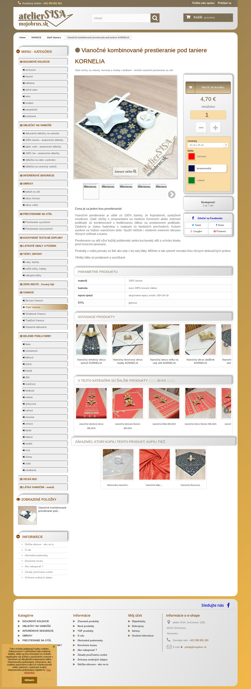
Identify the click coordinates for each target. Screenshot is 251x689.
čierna (28, 457)
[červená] (191, 156)
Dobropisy (138, 626)
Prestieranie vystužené (37, 222)
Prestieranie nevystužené (39, 228)
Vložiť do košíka (213, 87)
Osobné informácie (143, 635)
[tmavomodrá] (191, 168)
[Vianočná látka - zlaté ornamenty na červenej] (154, 464)
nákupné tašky (33, 275)
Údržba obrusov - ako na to (39, 544)
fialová (29, 437)
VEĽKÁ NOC (29, 479)
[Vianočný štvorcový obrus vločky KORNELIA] (191, 464)
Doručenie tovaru (33, 561)
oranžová (30, 384)
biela (28, 344)
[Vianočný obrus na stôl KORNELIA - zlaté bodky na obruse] (200, 339)
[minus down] (201, 127)
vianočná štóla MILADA (164, 424)
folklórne (30, 83)
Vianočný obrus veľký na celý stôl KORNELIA (164, 361)
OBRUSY (27, 183)
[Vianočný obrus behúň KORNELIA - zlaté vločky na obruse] (91, 339)
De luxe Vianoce (34, 300)
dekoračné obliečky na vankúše (42, 133)
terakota (29, 390)
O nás (27, 550)
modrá (28, 443)
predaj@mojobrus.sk (196, 647)
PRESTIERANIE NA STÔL (37, 214)
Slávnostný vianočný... (118, 485)
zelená (29, 397)
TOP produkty (85, 631)
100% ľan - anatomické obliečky (42, 153)
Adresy (136, 631)
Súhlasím (29, 680)
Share (220, 225)
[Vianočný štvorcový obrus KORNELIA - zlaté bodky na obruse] (127, 339)
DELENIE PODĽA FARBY (36, 336)
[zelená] (191, 180)
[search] (154, 17)
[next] (226, 344)
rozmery (193, 141)
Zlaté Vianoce (32, 307)
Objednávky (138, 621)
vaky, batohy (32, 262)
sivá (27, 450)
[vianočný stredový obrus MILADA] (91, 403)
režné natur (31, 89)
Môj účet (135, 615)
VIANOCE (28, 292)
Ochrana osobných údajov (38, 577)
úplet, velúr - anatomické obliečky (43, 146)
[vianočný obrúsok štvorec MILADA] (127, 403)
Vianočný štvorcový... (190, 485)
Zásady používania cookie (38, 572)
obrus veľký (31, 205)
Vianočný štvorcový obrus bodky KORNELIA (128, 361)
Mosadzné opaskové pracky (95, 594)
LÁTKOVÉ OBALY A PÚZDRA (39, 246)
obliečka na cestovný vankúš (41, 166)
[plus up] (215, 127)
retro (27, 96)
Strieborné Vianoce (35, 313)
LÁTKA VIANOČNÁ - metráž (38, 487)
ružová (29, 410)
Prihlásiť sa (224, 3)
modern (29, 103)
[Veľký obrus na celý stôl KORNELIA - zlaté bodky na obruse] (164, 339)
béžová (29, 357)
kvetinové (30, 116)
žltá (27, 377)
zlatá (28, 463)
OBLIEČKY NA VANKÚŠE (37, 125)
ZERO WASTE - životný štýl (38, 284)
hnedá (28, 370)
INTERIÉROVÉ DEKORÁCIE (38, 175)
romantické (31, 109)
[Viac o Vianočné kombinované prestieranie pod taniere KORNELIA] (27, 515)
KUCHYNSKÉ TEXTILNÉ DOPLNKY (42, 237)
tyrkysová (30, 403)
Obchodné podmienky (36, 555)
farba (191, 150)
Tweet (197, 225)
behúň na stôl (32, 191)
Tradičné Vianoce (34, 320)
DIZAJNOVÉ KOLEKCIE (36, 61)
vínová (29, 423)
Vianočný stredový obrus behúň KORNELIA (91, 361)
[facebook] (229, 605)
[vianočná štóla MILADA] (164, 403)
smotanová (31, 350)
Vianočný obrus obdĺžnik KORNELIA (200, 361)
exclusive (30, 69)
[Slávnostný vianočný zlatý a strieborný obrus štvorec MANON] (118, 464)
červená (29, 417)
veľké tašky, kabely (35, 268)
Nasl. (172, 194)
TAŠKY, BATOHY (32, 254)
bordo (28, 430)
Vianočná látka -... (154, 485)
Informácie (32, 537)
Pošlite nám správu (203, 3)
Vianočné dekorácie (35, 327)
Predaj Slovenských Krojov (63, 594)
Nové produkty (85, 626)
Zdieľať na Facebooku (210, 218)
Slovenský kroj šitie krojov (33, 594)
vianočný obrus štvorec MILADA (200, 424)
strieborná (30, 470)
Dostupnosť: (208, 202)
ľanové (29, 76)
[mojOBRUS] (52, 18)
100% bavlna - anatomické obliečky (44, 140)
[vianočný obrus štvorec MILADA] (200, 403)
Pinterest (221, 231)
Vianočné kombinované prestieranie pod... (52, 509)
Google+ (197, 231)
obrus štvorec (32, 198)
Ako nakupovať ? (33, 566)
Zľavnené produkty (88, 621)
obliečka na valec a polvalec (40, 160)
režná (28, 364)
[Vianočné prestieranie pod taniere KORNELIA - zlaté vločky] (91, 191)
